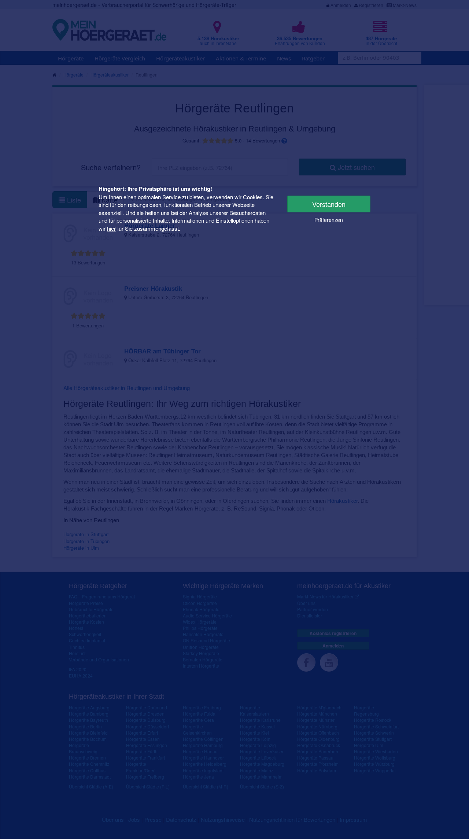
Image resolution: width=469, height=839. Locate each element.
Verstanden (329, 204)
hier (111, 228)
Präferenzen (328, 219)
